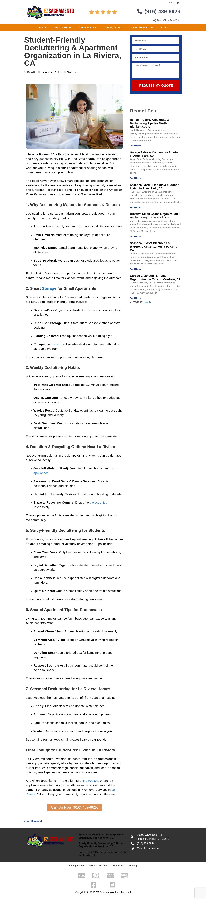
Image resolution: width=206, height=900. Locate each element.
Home (42, 27)
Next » (148, 302)
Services (61, 27)
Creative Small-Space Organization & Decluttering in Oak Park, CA (155, 215)
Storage (49, 288)
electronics (99, 502)
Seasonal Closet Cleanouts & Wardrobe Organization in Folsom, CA (153, 246)
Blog (164, 27)
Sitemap (133, 865)
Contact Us (112, 27)
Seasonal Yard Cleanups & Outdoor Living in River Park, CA (154, 186)
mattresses (90, 780)
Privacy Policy (76, 865)
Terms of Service (98, 865)
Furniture (57, 344)
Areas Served (139, 27)
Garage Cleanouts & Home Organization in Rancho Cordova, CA (155, 277)
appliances (41, 473)
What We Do (87, 27)
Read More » (135, 146)
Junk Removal (33, 821)
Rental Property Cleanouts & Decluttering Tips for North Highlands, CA (149, 123)
